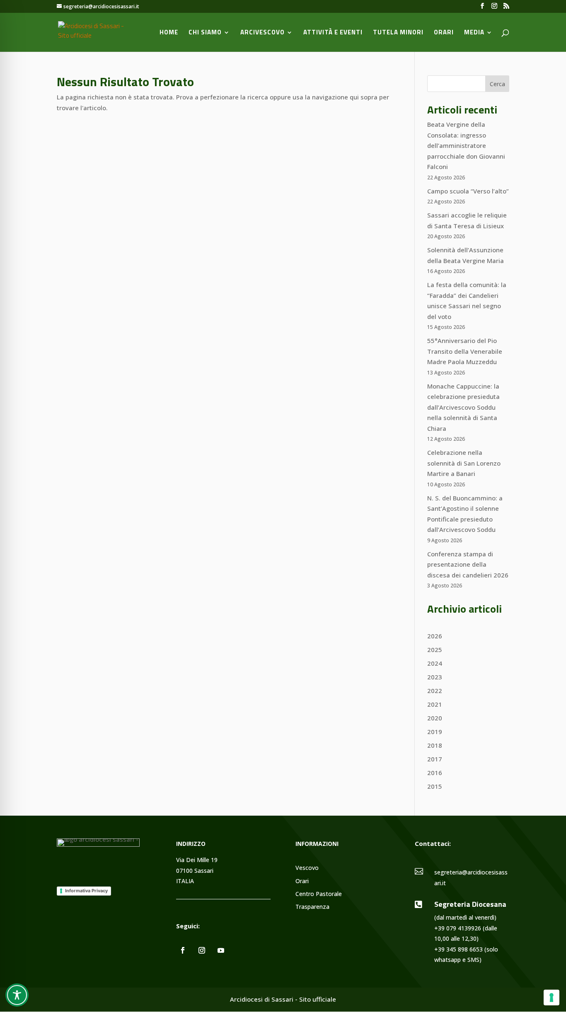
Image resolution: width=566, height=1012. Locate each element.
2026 (434, 636)
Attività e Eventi (333, 33)
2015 (434, 786)
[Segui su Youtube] (220, 950)
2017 (434, 759)
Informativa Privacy (86, 891)
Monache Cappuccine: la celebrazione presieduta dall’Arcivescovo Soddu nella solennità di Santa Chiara (463, 407)
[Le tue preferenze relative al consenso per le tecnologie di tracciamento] (551, 997)
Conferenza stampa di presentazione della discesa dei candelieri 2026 (467, 564)
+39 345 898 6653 (458, 949)
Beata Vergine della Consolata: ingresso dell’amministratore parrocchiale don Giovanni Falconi (466, 145)
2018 (434, 745)
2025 (434, 649)
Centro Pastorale (318, 894)
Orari (444, 33)
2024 (434, 663)
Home (169, 33)
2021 (434, 704)
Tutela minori (398, 33)
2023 (434, 677)
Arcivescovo (262, 33)
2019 (434, 731)
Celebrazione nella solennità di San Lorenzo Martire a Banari (464, 463)
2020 (434, 718)
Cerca (497, 84)
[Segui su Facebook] (182, 950)
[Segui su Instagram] (201, 950)
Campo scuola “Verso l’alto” (468, 191)
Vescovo (307, 868)
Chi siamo (205, 33)
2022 (434, 690)
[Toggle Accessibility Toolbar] (17, 995)
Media (474, 33)
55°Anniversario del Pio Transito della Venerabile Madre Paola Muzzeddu (464, 351)
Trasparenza (312, 907)
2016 (434, 772)
